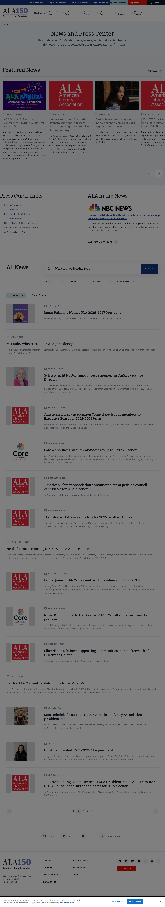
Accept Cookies (135, 901)
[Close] (161, 901)
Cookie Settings (117, 901)
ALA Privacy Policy (67, 902)
